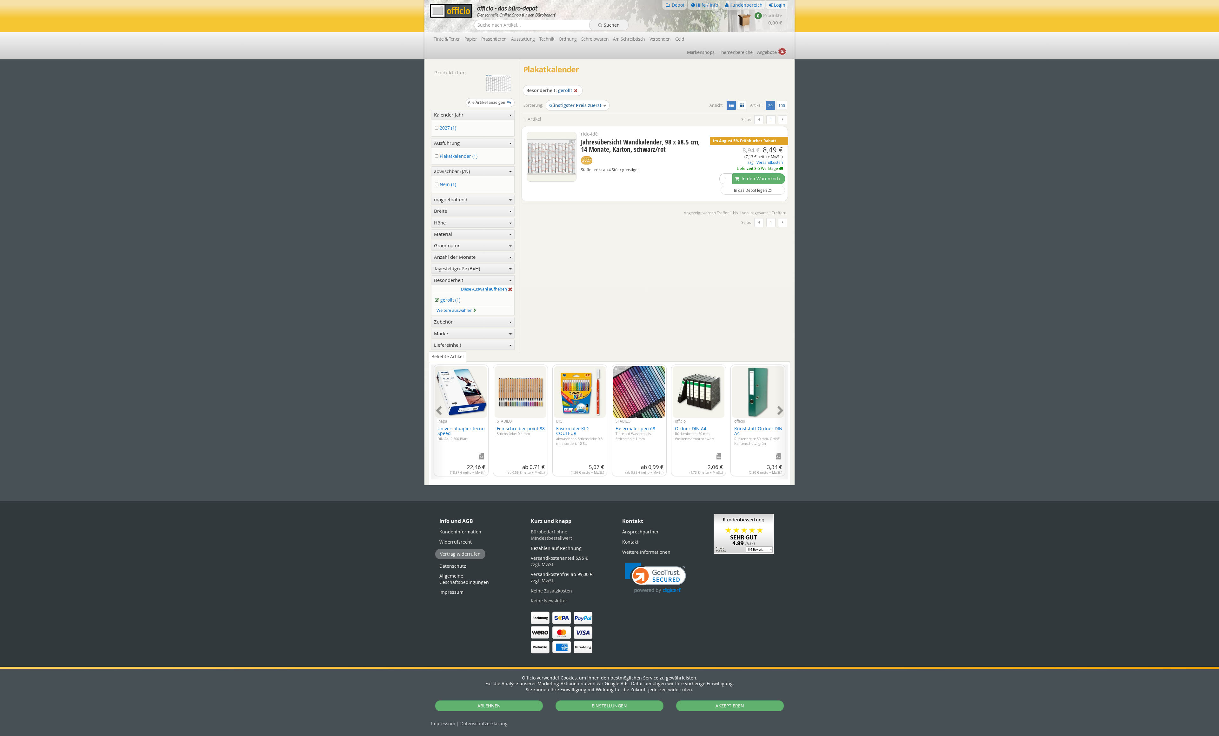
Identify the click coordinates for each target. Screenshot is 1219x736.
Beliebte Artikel (447, 356)
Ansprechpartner (640, 532)
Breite (440, 211)
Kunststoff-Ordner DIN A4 (758, 435)
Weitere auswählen (454, 310)
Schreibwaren (595, 39)
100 (781, 105)
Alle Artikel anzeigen (486, 102)
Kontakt (630, 542)
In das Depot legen (751, 190)
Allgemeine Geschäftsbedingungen (464, 579)
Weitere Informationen (646, 552)
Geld (679, 39)
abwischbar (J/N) (452, 171)
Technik (546, 39)
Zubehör (443, 321)
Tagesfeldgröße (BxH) (457, 268)
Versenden (660, 39)
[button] (655, 578)
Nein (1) (447, 184)
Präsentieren (493, 39)
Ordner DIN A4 (694, 433)
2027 (586, 160)
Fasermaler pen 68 (635, 433)
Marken (701, 52)
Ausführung (447, 143)
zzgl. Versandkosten (765, 162)
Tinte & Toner (447, 39)
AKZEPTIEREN (730, 706)
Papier (470, 39)
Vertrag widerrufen (460, 554)
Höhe (440, 222)
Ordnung (568, 39)
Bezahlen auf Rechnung (556, 548)
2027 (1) (447, 128)
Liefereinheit (447, 345)
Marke (441, 333)
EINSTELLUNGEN (609, 706)
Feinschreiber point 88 (521, 430)
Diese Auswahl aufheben (484, 289)
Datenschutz (484, 723)
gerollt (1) (449, 300)
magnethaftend (450, 199)
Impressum (443, 723)
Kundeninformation (460, 532)
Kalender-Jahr (448, 114)
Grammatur (447, 245)
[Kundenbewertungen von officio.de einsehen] (744, 533)
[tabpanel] (609, 418)
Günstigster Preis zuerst (575, 105)
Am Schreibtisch (629, 39)
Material (443, 234)
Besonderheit (448, 280)
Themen (735, 52)
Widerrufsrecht (455, 542)
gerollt (549, 90)
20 (771, 105)
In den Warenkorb (760, 179)
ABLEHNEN (489, 706)
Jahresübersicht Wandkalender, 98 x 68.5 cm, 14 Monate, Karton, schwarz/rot (640, 145)
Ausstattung (523, 39)
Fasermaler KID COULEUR (579, 435)
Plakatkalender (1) (457, 156)
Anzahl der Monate (455, 257)
